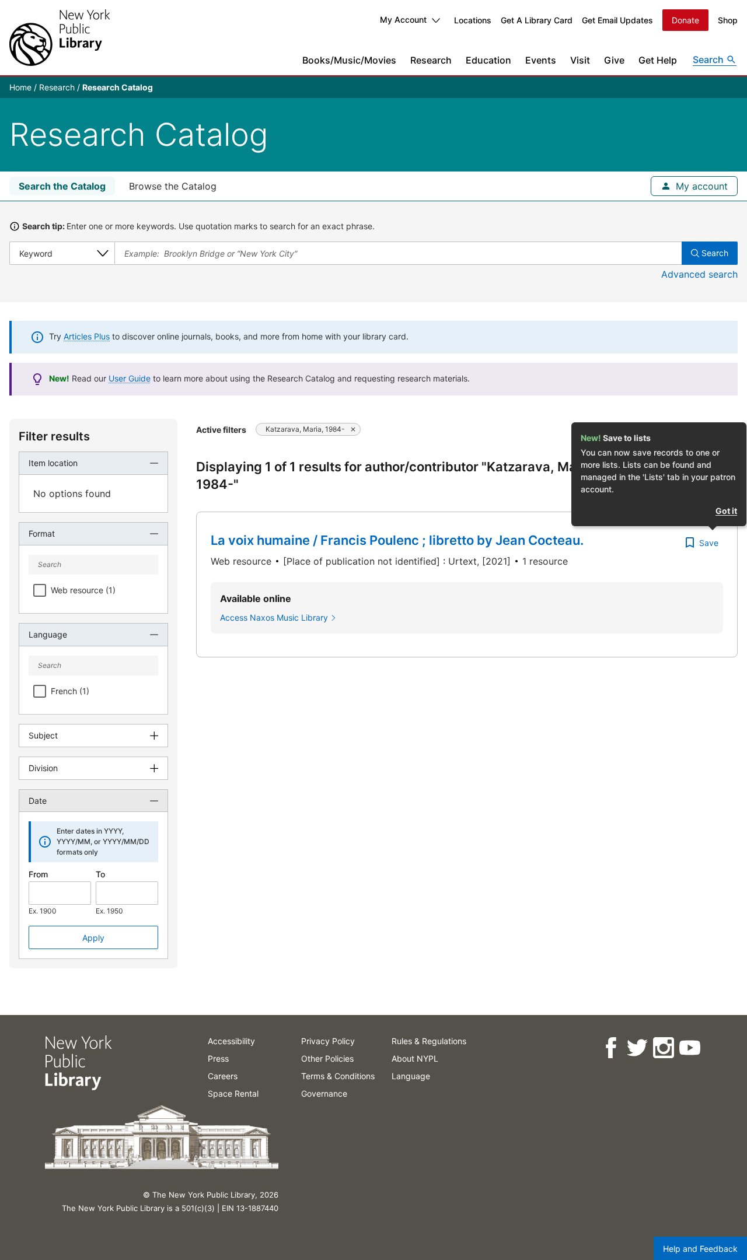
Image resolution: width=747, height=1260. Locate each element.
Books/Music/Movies (349, 60)
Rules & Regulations (429, 1041)
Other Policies (327, 1058)
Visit (580, 60)
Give (614, 60)
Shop (728, 20)
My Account (403, 19)
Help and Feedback (700, 1249)
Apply (93, 938)
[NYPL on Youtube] (689, 1048)
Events (540, 60)
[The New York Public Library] (59, 37)
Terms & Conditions (338, 1076)
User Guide (130, 378)
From (38, 874)
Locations (472, 20)
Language (411, 1076)
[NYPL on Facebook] (610, 1048)
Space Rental (233, 1093)
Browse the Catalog (173, 186)
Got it (726, 511)
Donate (685, 20)
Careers (223, 1076)
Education (488, 60)
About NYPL (415, 1058)
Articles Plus (87, 336)
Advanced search (699, 274)
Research (431, 60)
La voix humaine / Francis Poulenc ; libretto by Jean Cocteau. (397, 540)
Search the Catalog (62, 186)
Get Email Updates (617, 20)
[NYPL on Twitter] (636, 1048)
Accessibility (231, 1041)
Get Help (657, 60)
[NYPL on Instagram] (662, 1048)
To (100, 874)
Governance (324, 1093)
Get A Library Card (537, 20)
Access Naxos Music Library (274, 617)
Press (218, 1058)
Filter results (54, 436)
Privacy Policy (328, 1041)
